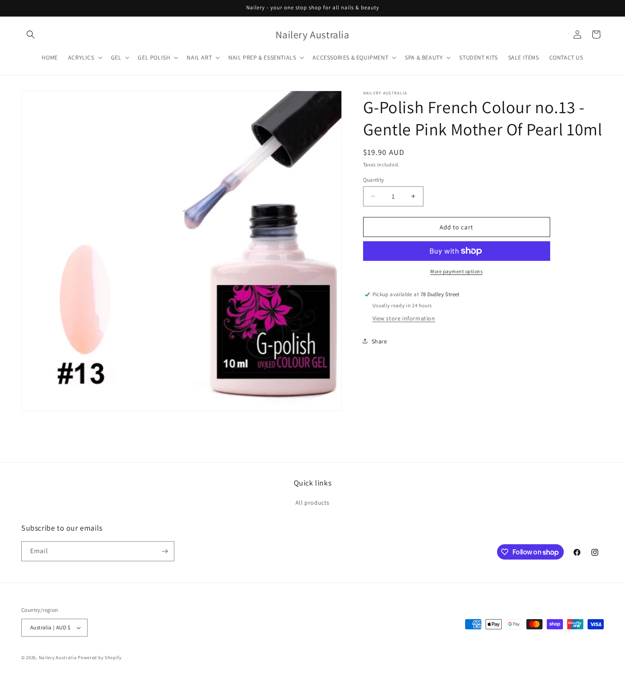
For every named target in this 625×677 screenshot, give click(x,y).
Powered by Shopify (100, 657)
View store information (403, 318)
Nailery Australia (58, 657)
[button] (30, 34)
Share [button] (379, 341)
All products (312, 502)
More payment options (456, 271)
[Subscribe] (164, 551)
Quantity (373, 179)
